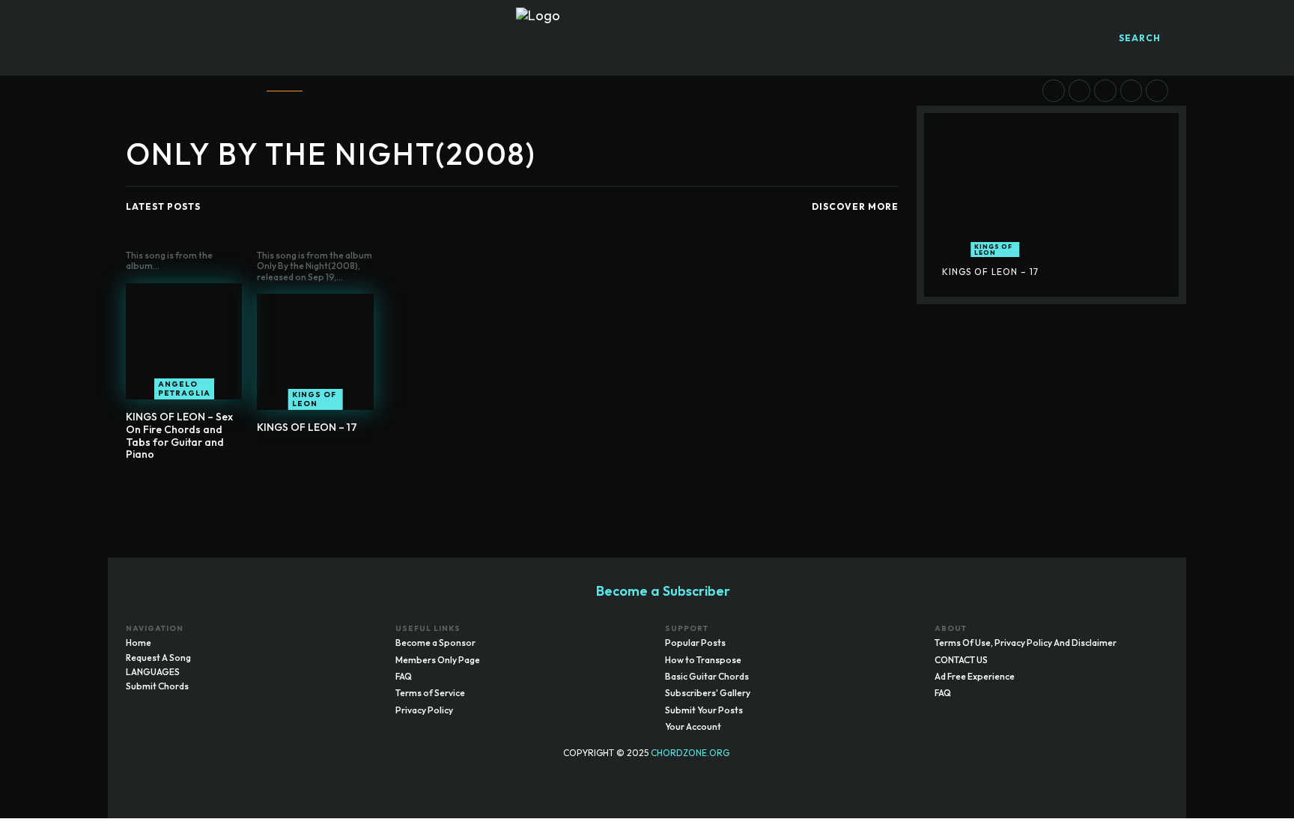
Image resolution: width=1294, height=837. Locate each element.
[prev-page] (497, 489)
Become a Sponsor (435, 642)
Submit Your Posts (704, 710)
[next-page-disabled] (521, 489)
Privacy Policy (424, 710)
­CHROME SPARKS (1128, 134)
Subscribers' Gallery (707, 692)
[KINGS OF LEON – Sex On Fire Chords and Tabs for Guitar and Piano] (184, 341)
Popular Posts (695, 642)
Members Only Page (437, 659)
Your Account (693, 726)
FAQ (403, 676)
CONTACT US (961, 659)
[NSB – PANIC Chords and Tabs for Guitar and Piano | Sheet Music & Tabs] (1105, 90)
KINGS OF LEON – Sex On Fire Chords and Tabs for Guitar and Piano (179, 435)
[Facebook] (1097, 773)
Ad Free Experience (975, 676)
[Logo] (647, 37)
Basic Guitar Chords (707, 676)
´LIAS (1065, 134)
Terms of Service (430, 692)
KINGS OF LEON (314, 399)
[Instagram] (1127, 773)
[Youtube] (1157, 773)
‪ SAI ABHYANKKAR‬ (999, 134)
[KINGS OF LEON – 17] (315, 352)
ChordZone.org (691, 752)
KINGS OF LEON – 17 (307, 427)
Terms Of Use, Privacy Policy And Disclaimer (1026, 642)
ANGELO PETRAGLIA (184, 388)
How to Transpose (703, 659)
